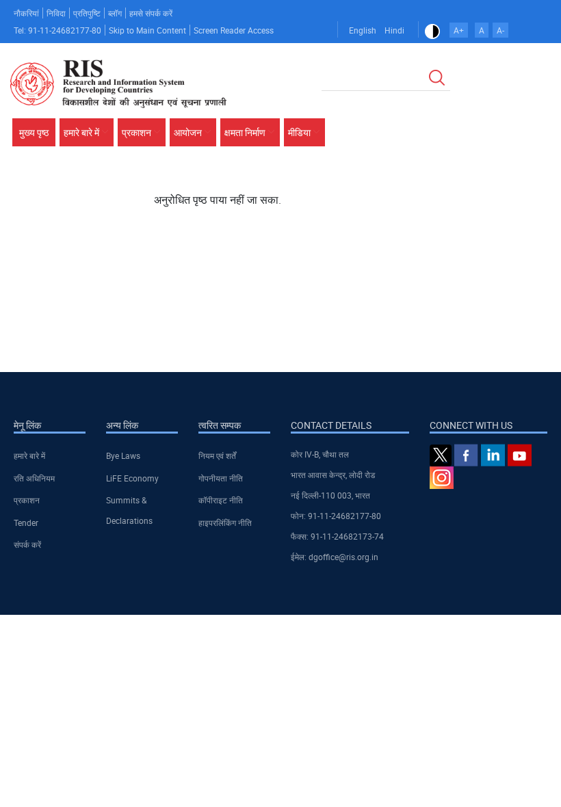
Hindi (394, 30)
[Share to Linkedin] (484, 182)
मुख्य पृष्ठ (34, 132)
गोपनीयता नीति (220, 478)
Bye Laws (123, 455)
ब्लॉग (115, 13)
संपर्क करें (27, 544)
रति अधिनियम (34, 478)
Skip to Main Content (147, 30)
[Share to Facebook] (445, 182)
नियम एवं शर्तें (217, 455)
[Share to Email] (522, 182)
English (362, 30)
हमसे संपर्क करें (150, 13)
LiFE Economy (132, 478)
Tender (26, 522)
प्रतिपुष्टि (87, 13)
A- (500, 30)
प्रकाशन (27, 499)
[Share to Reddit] (503, 182)
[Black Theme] (432, 30)
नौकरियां (26, 13)
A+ (459, 30)
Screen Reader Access (234, 30)
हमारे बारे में (29, 455)
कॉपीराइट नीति (220, 499)
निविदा (56, 13)
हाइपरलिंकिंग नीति (225, 522)
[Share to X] (464, 182)
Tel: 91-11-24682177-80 (57, 30)
